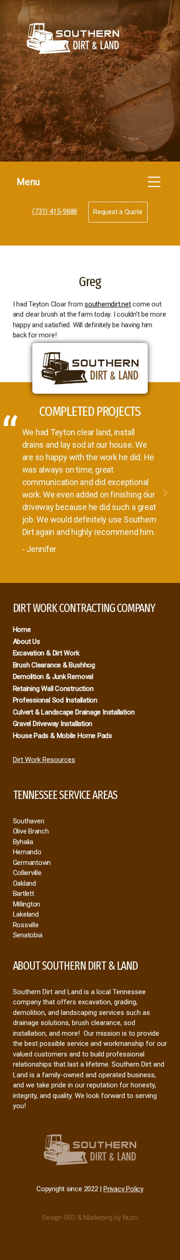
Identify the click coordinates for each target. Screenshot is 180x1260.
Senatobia (27, 935)
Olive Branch (31, 831)
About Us (26, 641)
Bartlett (23, 893)
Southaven (28, 821)
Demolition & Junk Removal (53, 676)
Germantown (32, 862)
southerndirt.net (107, 304)
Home (22, 629)
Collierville (27, 873)
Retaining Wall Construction (53, 688)
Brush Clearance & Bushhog (54, 665)
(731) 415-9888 (54, 211)
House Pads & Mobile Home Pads (62, 736)
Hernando (27, 852)
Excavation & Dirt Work (46, 653)
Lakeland (26, 914)
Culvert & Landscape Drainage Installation (74, 712)
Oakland (24, 883)
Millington (27, 904)
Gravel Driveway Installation (53, 724)
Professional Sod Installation (55, 700)
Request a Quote (118, 212)
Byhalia (23, 842)
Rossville (26, 925)
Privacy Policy (123, 1189)
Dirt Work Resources (44, 760)
